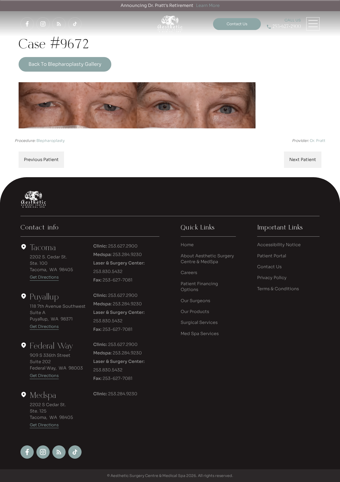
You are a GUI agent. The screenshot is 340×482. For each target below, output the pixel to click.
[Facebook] (27, 24)
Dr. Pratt (317, 140)
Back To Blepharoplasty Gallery (64, 64)
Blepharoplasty (50, 140)
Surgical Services (199, 322)
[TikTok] (75, 24)
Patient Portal (271, 256)
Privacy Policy (272, 277)
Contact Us (269, 267)
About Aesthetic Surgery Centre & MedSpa (207, 258)
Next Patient (302, 159)
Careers (189, 272)
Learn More (208, 5)
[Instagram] (43, 24)
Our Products (195, 311)
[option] (137, 105)
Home (187, 244)
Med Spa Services (200, 333)
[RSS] (59, 24)
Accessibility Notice (279, 244)
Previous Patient (41, 159)
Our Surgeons (195, 300)
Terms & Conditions (278, 289)
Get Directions (44, 277)
